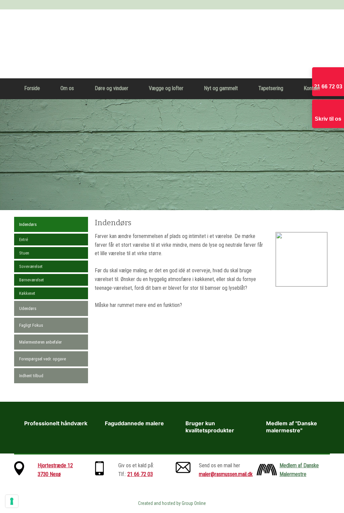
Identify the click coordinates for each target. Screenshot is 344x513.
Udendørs (27, 308)
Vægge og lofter (166, 88)
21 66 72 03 (140, 474)
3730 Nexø (49, 474)
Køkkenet (27, 293)
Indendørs (28, 224)
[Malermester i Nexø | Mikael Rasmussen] (172, 44)
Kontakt (312, 88)
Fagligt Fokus (31, 325)
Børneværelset (31, 279)
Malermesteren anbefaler (40, 342)
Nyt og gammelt (221, 88)
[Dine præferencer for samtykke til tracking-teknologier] (11, 501)
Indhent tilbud (31, 375)
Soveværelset (31, 266)
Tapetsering (270, 88)
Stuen (24, 252)
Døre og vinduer (111, 88)
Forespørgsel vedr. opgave (42, 358)
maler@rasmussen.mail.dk (226, 474)
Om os (67, 88)
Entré (23, 239)
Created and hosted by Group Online (172, 503)
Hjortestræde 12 (55, 465)
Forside (32, 88)
